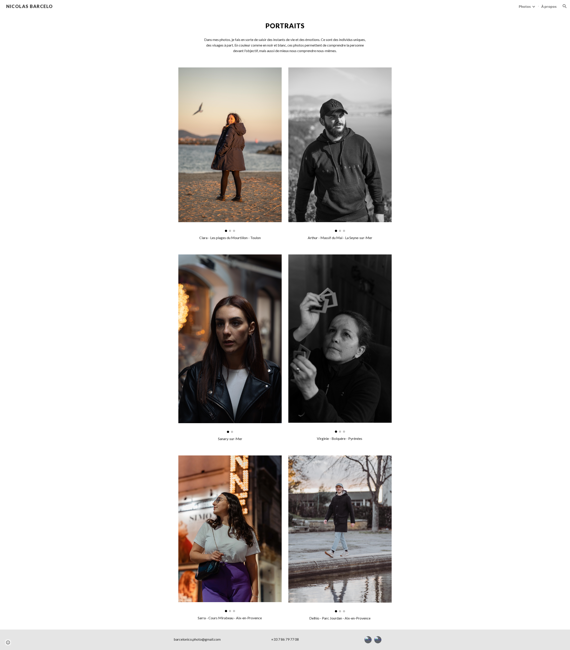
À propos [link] (549, 6)
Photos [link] (525, 6)
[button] (564, 6)
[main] (285, 26)
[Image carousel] (230, 149)
